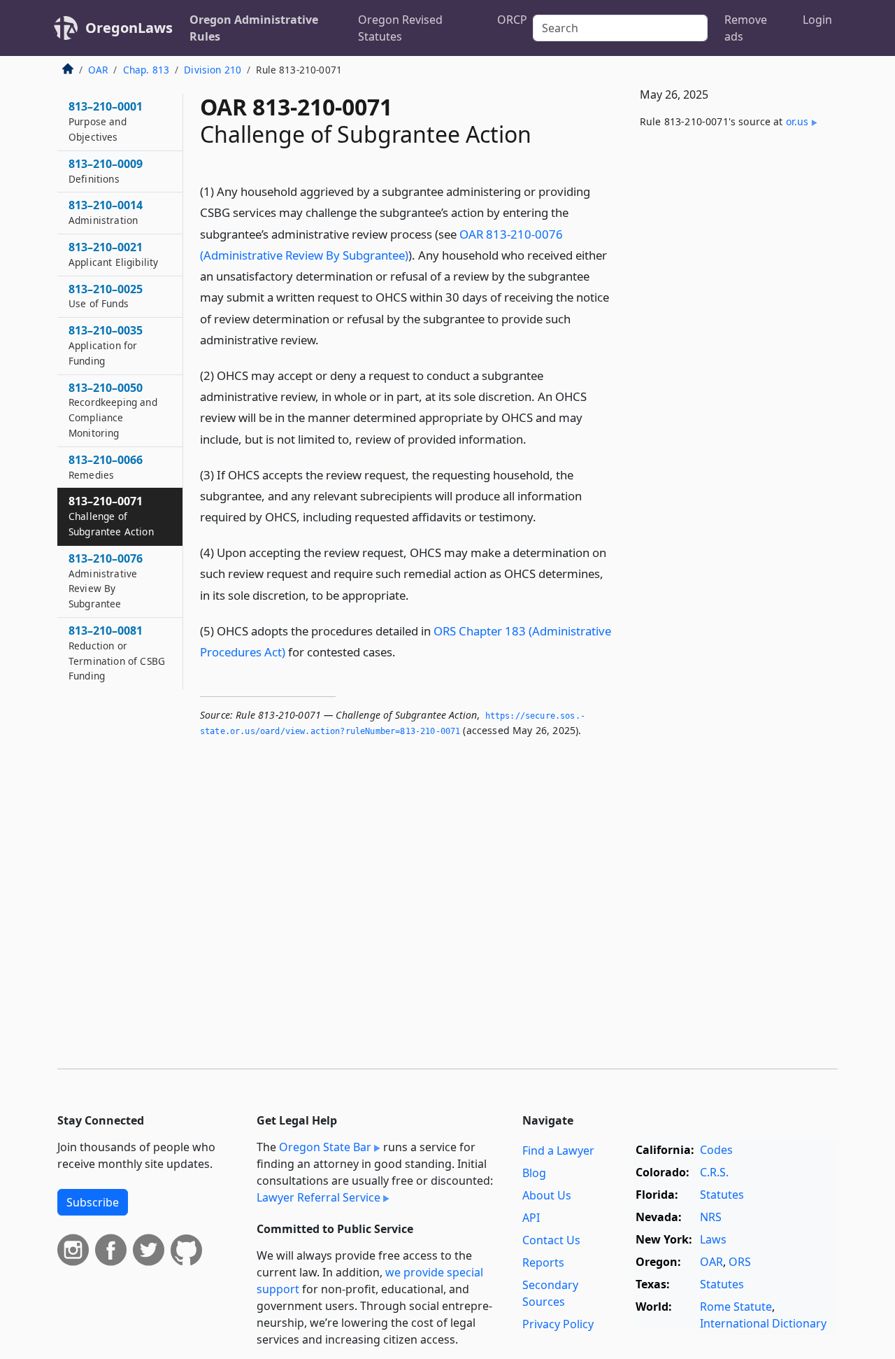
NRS (711, 1217)
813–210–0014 (106, 212)
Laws (713, 1239)
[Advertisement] (733, 372)
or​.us (797, 121)
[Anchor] (326, 339)
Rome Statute (736, 1306)
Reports (543, 1262)
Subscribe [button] (92, 1202)
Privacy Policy (558, 1324)
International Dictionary (763, 1323)
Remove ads (745, 28)
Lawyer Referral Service (318, 1197)
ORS (740, 1261)
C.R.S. (714, 1172)
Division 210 (212, 69)
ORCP (512, 19)
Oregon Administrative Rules (253, 28)
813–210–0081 (117, 652)
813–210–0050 (113, 409)
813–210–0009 (106, 170)
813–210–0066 (106, 466)
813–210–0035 (106, 345)
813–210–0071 (111, 515)
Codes (716, 1149)
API (531, 1217)
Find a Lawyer (558, 1150)
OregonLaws (129, 27)
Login (817, 19)
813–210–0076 (106, 580)
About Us (546, 1195)
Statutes (722, 1194)
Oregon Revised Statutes (400, 28)
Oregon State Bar (325, 1147)
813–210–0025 (106, 296)
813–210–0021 (113, 254)
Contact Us (551, 1240)
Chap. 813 (146, 69)
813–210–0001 (106, 121)
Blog (534, 1173)
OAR (98, 69)
